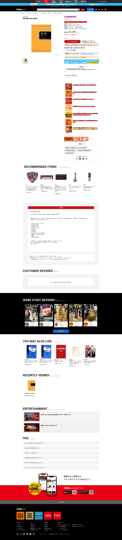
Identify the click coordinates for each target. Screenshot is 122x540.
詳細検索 (82, 9)
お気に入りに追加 (69, 50)
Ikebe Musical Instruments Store (64, 524)
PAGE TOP (61, 502)
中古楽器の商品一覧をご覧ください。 (61, 455)
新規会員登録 (103, 1)
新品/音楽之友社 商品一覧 (70, 150)
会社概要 (46, 524)
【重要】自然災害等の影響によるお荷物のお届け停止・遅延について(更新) (61, 6)
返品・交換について (20, 526)
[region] (61, 387)
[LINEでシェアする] (83, 159)
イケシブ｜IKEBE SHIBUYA (63, 529)
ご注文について (19, 524)
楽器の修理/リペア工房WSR (77, 524)
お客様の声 (32, 524)
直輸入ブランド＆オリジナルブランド (79, 526)
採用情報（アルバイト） (48, 529)
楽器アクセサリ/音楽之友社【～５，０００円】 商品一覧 (76, 147)
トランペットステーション (70, 68)
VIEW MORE (61, 331)
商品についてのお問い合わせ (72, 75)
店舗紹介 (46, 526)
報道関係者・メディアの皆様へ (35, 528)
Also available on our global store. (87, 53)
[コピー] (86, 159)
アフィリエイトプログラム (21, 529)
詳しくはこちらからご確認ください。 (83, 459)
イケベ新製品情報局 (61, 526)
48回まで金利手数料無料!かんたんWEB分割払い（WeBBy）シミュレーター (82, 45)
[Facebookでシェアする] (80, 159)
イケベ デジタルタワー (62, 528)
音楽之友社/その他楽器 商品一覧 (84, 150)
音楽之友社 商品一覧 (69, 153)
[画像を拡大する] (58, 55)
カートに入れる (71, 41)
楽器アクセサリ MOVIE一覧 (49, 425)
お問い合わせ (32, 526)
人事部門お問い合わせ (34, 529)
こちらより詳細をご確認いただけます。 (44, 469)
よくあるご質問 (19, 528)
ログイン (98, 1)
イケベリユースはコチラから (41, 464)
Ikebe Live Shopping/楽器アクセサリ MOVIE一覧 (56, 414)
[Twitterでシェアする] (77, 159)
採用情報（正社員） (47, 528)
